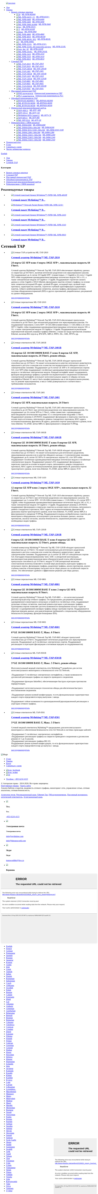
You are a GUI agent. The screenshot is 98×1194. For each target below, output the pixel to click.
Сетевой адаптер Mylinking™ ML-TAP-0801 (35, 584)
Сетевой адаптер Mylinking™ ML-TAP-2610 (35, 307)
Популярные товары (10, 786)
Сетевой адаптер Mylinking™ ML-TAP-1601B (36, 437)
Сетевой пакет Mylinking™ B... (28, 200)
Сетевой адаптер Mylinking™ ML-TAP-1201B (36, 534)
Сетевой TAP (12, 162)
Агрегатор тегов (8, 795)
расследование (17, 298)
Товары (9, 160)
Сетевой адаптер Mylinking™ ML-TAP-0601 (35, 627)
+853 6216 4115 (12, 817)
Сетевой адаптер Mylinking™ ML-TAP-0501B (36, 658)
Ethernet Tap (42, 795)
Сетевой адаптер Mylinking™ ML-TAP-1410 (35, 482)
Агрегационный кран (32, 797)
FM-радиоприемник (57, 795)
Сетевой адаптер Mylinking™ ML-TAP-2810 (35, 257)
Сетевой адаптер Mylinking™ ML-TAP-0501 (35, 717)
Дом (8, 158)
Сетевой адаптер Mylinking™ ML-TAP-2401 (35, 397)
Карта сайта (25, 786)
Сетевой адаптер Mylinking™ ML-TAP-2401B (36, 347)
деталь (27, 298)
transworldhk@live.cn (15, 860)
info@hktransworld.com (16, 841)
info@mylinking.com (14, 836)
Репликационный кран (26, 795)
